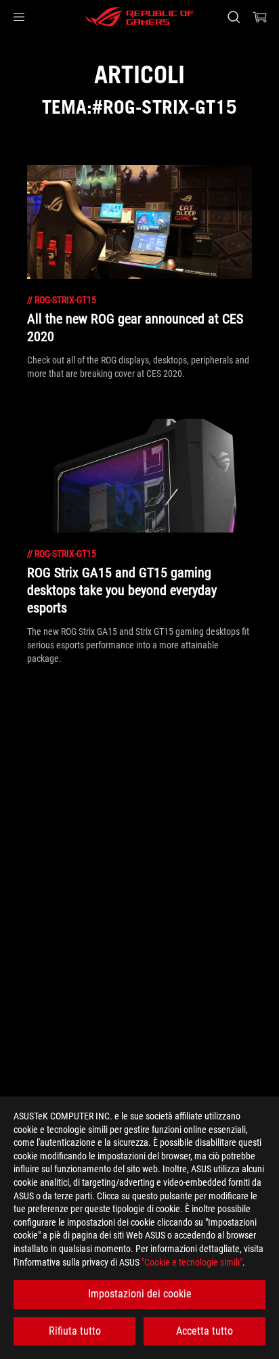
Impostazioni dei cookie (140, 1293)
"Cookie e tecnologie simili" (192, 1262)
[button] (19, 17)
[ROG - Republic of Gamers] (139, 17)
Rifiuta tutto (75, 1330)
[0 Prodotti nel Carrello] (260, 17)
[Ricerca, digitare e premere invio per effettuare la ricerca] (233, 17)
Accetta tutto (204, 1330)
